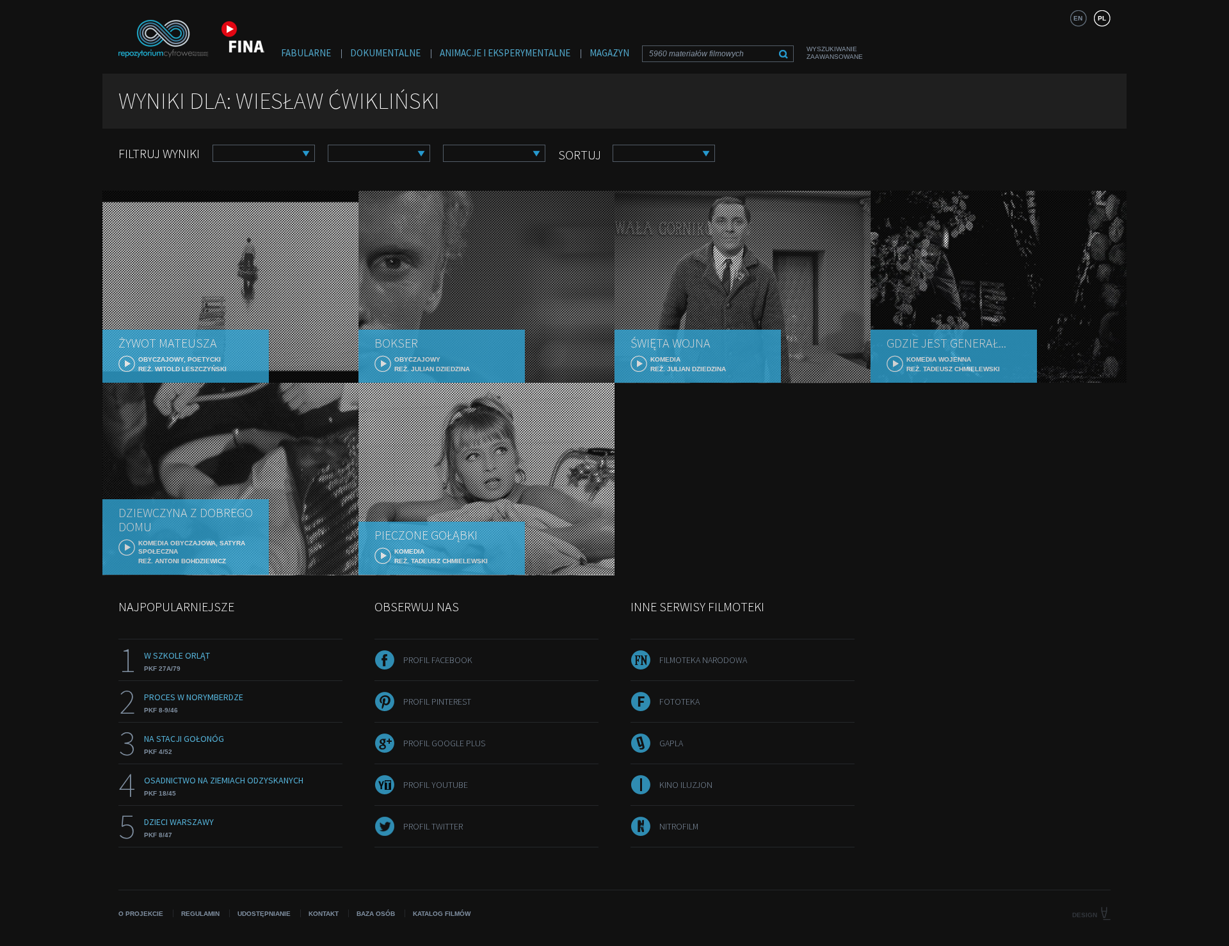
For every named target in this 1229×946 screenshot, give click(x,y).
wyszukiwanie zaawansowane (835, 52)
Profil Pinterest (437, 701)
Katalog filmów (441, 913)
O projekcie (140, 913)
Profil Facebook (437, 660)
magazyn (609, 53)
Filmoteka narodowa (703, 660)
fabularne (306, 53)
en (1077, 18)
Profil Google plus (444, 743)
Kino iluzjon (685, 784)
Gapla (671, 743)
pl (1102, 18)
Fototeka (679, 701)
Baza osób (376, 913)
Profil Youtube (435, 784)
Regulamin (200, 913)
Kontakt (324, 913)
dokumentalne (385, 53)
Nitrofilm (678, 826)
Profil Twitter (433, 826)
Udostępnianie (264, 913)
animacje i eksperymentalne (505, 53)
